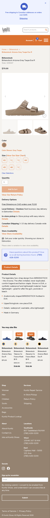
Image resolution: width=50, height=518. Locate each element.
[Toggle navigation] (46, 40)
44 (25, 160)
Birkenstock (13, 50)
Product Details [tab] (11, 267)
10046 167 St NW (32, 441)
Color (4, 141)
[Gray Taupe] (4, 145)
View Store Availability (12, 234)
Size (4, 156)
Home (4, 50)
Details (16, 212)
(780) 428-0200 (31, 433)
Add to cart (12, 189)
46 (11, 167)
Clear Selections (7, 173)
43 (18, 160)
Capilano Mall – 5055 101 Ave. (33, 452)
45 (4, 167)
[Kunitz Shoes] (6, 30)
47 (18, 167)
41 (4, 160)
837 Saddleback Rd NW (34, 431)
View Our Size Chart (16, 156)
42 (11, 160)
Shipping (24, 19)
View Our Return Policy (12, 195)
